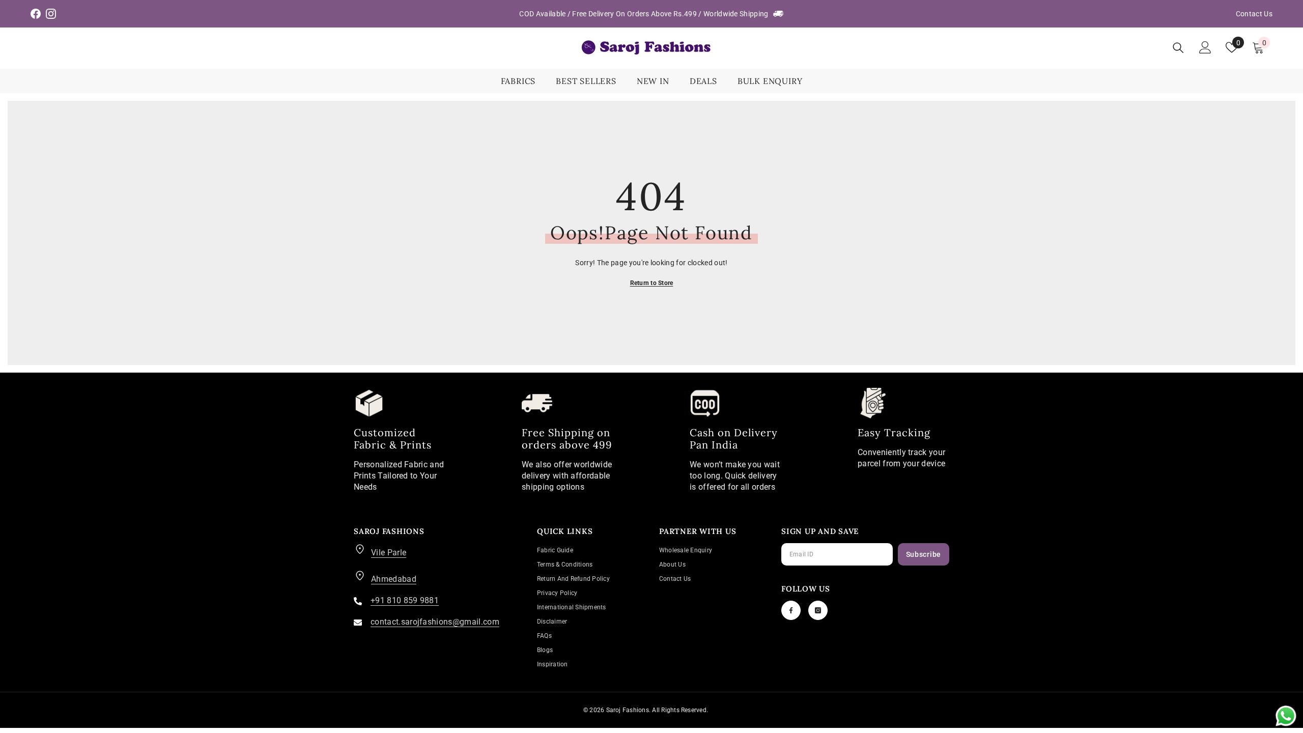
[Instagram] (818, 610)
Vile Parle (388, 552)
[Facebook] (791, 610)
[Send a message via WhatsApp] (1286, 716)
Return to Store (651, 283)
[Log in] (1205, 47)
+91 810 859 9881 (405, 600)
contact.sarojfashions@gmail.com (435, 622)
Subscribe (923, 554)
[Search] (1178, 47)
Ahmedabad (393, 579)
